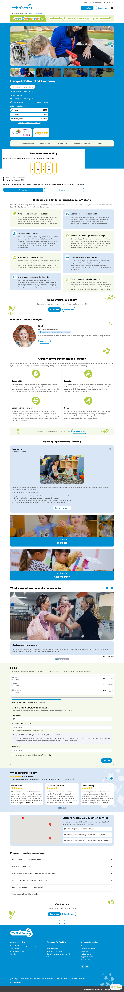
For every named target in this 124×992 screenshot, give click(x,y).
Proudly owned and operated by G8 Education (98, 989)
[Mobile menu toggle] (113, 8)
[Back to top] (62, 922)
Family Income (17, 715)
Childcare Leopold (35, 13)
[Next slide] (111, 778)
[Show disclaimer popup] (73, 779)
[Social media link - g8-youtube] (87, 967)
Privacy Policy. (47, 755)
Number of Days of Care (21, 723)
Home (16, 13)
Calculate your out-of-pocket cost (29, 123)
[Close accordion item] (110, 449)
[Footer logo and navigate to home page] (21, 932)
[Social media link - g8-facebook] (82, 967)
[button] (12, 46)
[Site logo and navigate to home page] (33, 7)
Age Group (16, 747)
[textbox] (62, 727)
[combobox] (62, 727)
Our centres (23, 13)
